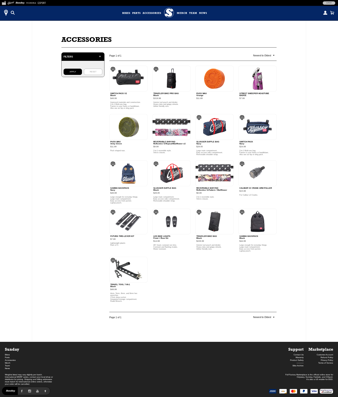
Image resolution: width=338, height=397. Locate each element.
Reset (93, 72)
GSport (329, 377)
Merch (182, 13)
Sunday (12, 349)
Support (329, 3)
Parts (136, 13)
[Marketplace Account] (325, 13)
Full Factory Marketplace (296, 375)
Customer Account (325, 355)
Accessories (152, 13)
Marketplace (320, 349)
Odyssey (300, 377)
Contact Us (299, 355)
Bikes (126, 13)
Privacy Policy (327, 360)
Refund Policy (327, 357)
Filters (82, 56)
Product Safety (297, 360)
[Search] (13, 13)
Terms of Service (325, 363)
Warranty (300, 357)
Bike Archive (298, 366)
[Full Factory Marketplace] (3, 2)
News (203, 13)
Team (193, 13)
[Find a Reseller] (6, 13)
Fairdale (317, 377)
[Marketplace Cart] (332, 13)
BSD (330, 379)
